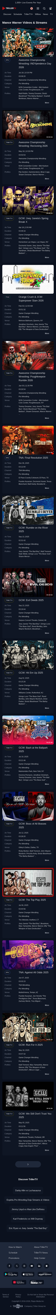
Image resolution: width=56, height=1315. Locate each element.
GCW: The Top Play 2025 (32, 900)
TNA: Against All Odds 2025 (33, 972)
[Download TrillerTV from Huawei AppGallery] (19, 1282)
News (45, 14)
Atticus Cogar (34, 1070)
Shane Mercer (24, 556)
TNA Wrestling (24, 470)
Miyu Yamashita (25, 926)
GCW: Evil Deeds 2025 (31, 600)
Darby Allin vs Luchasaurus (28, 1190)
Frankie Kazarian (25, 481)
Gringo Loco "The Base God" (34, 248)
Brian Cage (45, 172)
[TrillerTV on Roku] (37, 1282)
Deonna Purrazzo (25, 775)
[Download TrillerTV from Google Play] (11, 1274)
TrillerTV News (41, 1252)
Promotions (14, 1258)
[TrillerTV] (9, 8)
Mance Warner (33, 98)
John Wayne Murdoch (33, 699)
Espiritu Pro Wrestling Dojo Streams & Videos (28, 1200)
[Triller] (46, 1265)
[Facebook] (9, 1265)
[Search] (44, 8)
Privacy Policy (18, 1296)
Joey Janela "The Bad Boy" (29, 551)
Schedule (17, 14)
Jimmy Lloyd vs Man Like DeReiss (28, 1209)
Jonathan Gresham (26, 324)
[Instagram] (24, 1265)
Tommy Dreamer (34, 93)
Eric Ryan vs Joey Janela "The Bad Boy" (28, 1228)
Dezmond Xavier (25, 245)
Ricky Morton (24, 851)
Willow (38, 14)
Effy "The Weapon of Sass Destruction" (34, 329)
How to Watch (15, 1247)
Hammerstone (34, 172)
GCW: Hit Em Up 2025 (31, 672)
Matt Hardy (32, 484)
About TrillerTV (41, 1247)
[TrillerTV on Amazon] (45, 1274)
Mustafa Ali (41, 484)
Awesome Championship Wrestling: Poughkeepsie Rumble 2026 (32, 377)
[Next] (28, 1164)
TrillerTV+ (28, 14)
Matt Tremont (46, 551)
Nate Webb (23, 554)
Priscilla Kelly (31, 853)
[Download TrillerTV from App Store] (28, 1274)
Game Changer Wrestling (28, 235)
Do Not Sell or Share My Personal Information (40, 1296)
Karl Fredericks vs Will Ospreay (28, 1219)
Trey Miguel (35, 1001)
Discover (7, 14)
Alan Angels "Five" (31, 1146)
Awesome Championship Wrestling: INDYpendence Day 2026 (35, 64)
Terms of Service (5, 1296)
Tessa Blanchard (39, 998)
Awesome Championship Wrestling (32, 80)
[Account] (50, 8)
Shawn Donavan (25, 174)
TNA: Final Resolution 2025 (33, 457)
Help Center (39, 1258)
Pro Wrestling (24, 83)
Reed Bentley (37, 626)
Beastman (36, 629)
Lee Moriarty (44, 327)
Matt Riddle (23, 93)
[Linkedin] (39, 1265)
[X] (16, 1265)
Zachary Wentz (24, 1001)
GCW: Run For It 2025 (31, 1044)
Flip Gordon (23, 172)
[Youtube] (31, 1265)
